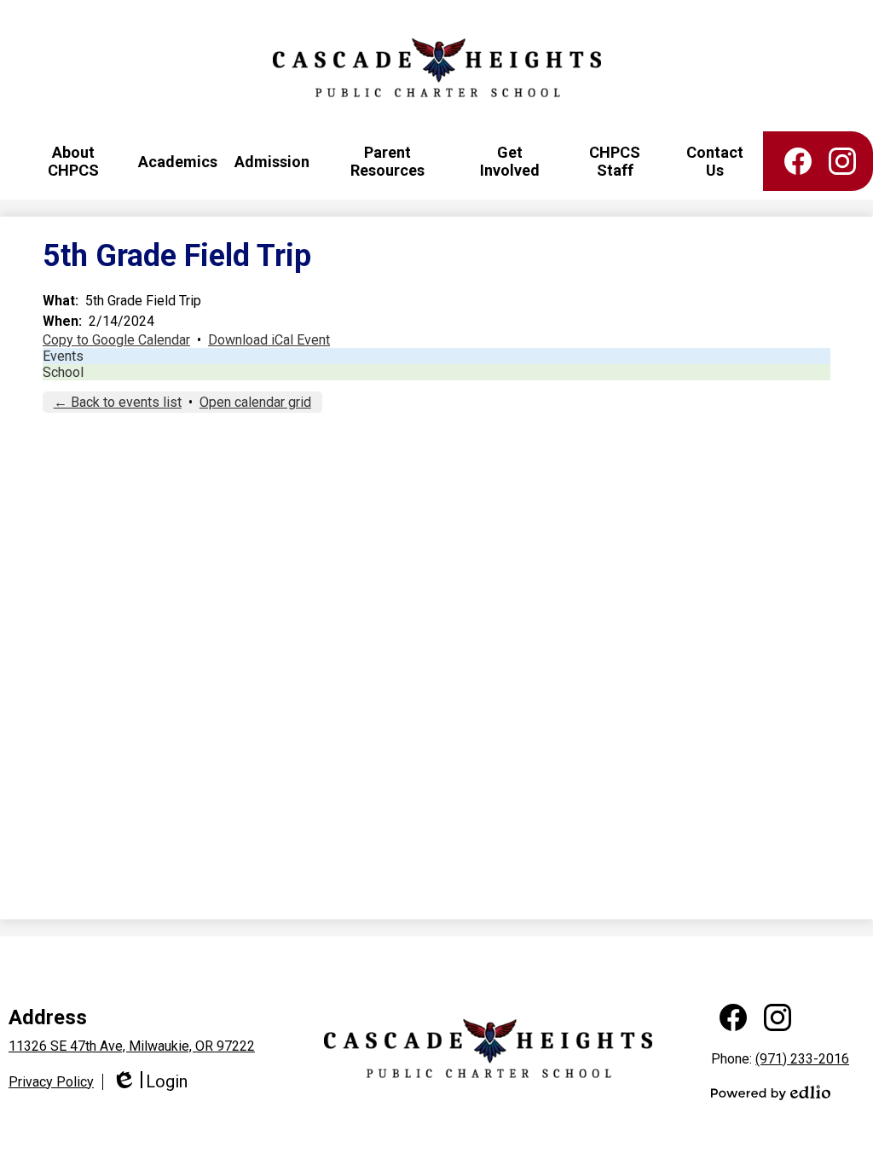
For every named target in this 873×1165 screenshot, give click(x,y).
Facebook (798, 161)
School (63, 372)
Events (63, 356)
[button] (73, 161)
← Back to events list (118, 402)
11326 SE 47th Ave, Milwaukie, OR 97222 (132, 1046)
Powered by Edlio (770, 1092)
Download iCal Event (269, 340)
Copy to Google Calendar (116, 340)
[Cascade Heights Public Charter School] (437, 68)
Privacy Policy (51, 1082)
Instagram (842, 161)
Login (150, 1082)
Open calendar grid (255, 402)
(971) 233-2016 (802, 1059)
